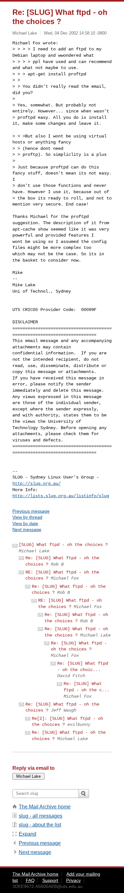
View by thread (27, 517)
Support (50, 880)
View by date (25, 523)
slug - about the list (40, 824)
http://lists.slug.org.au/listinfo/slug (60, 495)
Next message (26, 529)
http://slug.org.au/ (36, 483)
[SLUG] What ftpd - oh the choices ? (63, 544)
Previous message (31, 511)
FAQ (30, 880)
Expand (27, 834)
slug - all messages (40, 816)
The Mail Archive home (45, 806)
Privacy (73, 880)
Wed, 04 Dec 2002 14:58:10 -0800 (75, 33)
